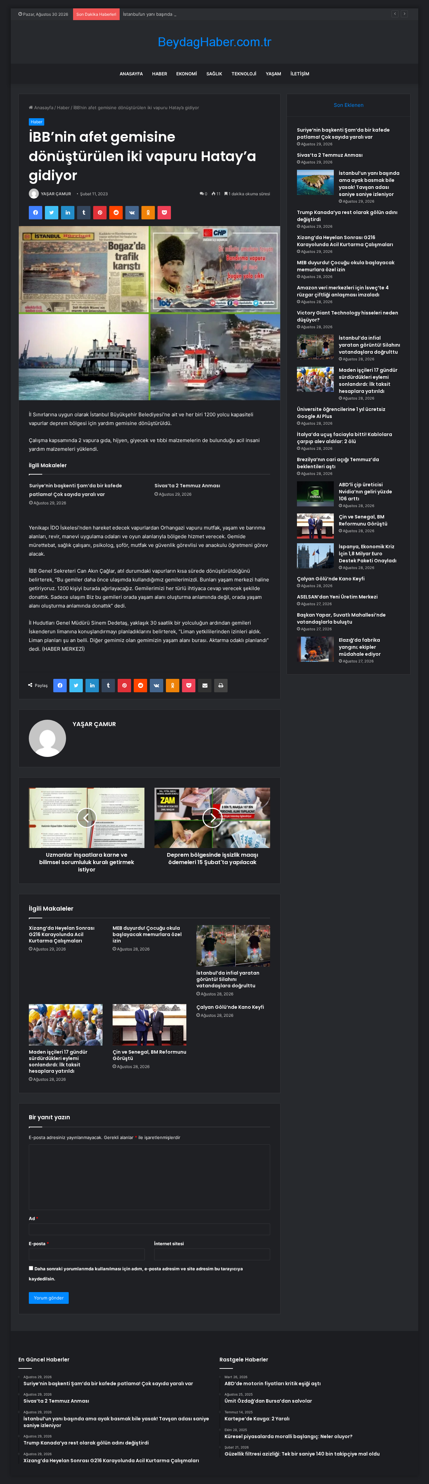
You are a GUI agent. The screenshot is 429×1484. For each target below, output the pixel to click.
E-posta (39, 1243)
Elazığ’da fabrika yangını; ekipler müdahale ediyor (360, 647)
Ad (33, 1218)
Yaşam (273, 73)
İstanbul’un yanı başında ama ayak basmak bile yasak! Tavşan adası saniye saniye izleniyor (216, 14)
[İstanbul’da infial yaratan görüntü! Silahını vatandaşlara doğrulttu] (233, 946)
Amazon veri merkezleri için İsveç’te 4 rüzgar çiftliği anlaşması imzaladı (343, 291)
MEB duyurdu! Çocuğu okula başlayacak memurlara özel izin (147, 934)
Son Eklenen (349, 105)
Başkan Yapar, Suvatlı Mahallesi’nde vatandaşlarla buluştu (341, 618)
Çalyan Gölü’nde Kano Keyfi (230, 1007)
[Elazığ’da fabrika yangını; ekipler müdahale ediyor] (315, 649)
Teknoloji (244, 73)
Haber (159, 73)
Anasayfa (131, 73)
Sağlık (214, 73)
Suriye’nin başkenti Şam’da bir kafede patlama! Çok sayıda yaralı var (343, 133)
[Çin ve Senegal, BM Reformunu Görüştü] (149, 1025)
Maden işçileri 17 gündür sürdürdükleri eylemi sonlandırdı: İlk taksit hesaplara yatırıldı (58, 1061)
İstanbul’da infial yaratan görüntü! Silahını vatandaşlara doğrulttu (227, 979)
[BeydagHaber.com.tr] (214, 42)
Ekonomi (186, 73)
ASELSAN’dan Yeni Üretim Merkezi (337, 596)
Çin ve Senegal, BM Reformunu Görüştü (149, 1055)
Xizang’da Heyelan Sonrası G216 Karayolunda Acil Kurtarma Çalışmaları (62, 934)
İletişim (300, 73)
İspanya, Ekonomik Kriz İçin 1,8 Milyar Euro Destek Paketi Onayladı (367, 553)
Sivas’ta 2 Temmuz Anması (187, 485)
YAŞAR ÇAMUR (56, 193)
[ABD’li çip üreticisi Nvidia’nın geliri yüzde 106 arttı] (315, 493)
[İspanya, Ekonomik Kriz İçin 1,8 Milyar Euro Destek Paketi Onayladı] (315, 555)
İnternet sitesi (169, 1243)
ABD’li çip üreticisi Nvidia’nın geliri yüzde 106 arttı (365, 491)
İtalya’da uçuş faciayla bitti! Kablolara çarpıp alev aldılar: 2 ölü (344, 438)
